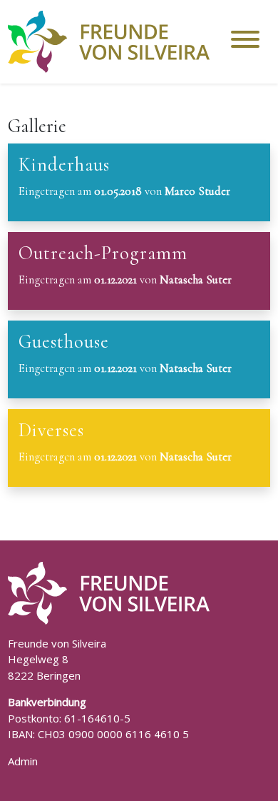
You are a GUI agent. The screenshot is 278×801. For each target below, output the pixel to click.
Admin (23, 761)
